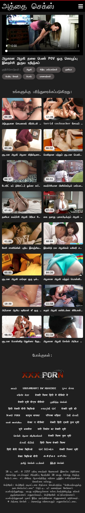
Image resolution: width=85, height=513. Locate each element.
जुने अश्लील (25, 429)
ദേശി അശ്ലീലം (14, 422)
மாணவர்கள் (45, 76)
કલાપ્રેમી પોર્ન (48, 408)
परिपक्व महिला (53, 415)
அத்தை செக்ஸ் (19, 501)
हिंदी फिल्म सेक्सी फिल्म (52, 442)
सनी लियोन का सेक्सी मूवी (52, 429)
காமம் (14, 388)
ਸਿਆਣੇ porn (13, 415)
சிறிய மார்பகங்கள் (48, 69)
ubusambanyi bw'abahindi (39, 388)
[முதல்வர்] (42, 374)
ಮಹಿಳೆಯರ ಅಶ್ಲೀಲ (55, 456)
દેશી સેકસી (72, 415)
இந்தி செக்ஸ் (57, 463)
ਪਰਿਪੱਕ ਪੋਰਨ (23, 395)
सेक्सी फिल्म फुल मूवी (59, 435)
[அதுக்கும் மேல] (80, 6)
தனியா (68, 69)
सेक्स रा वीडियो (35, 422)
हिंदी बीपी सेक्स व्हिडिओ (20, 449)
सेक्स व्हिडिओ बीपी (28, 456)
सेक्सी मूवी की (69, 408)
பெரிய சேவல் (12, 76)
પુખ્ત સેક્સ (68, 388)
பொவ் (29, 76)
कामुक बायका (33, 415)
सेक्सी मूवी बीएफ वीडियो (31, 402)
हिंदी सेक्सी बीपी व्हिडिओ (21, 408)
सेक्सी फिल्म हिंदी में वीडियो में (51, 395)
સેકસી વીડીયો (27, 442)
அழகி (29, 69)
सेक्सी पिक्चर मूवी (69, 449)
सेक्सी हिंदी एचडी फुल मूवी (64, 422)
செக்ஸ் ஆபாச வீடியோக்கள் (28, 435)
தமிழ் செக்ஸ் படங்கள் (32, 463)
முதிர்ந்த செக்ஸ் (58, 402)
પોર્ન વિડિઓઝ (46, 449)
